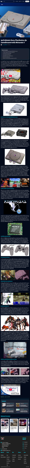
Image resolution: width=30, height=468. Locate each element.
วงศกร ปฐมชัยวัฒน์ (5, 44)
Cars (7, 455)
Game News (20, 457)
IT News (8, 459)
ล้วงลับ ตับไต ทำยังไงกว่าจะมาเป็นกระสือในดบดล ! (22, 428)
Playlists (2, 455)
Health (25, 457)
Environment (26, 455)
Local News (8, 461)
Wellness (25, 463)
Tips (7, 465)
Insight (13, 459)
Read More (11, 403)
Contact (27, 1)
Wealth (13, 461)
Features (8, 457)
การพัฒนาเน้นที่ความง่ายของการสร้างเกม (9, 52)
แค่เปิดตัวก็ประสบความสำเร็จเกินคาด (8, 55)
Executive (14, 457)
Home (17, 1)
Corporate (14, 455)
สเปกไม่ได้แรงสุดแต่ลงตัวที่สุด (7, 53)
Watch (20, 1)
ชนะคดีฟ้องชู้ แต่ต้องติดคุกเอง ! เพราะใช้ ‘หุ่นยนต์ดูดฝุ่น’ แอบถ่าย (10, 411)
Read (23, 1)
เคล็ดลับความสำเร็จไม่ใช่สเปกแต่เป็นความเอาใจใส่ (9, 58)
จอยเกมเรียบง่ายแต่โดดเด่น (7, 54)
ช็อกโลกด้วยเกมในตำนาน (6, 57)
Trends (25, 461)
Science (8, 463)
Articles (19, 455)
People (25, 459)
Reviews (19, 459)
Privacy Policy (27, 466)
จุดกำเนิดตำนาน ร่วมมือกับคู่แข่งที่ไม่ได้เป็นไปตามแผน (10, 51)
